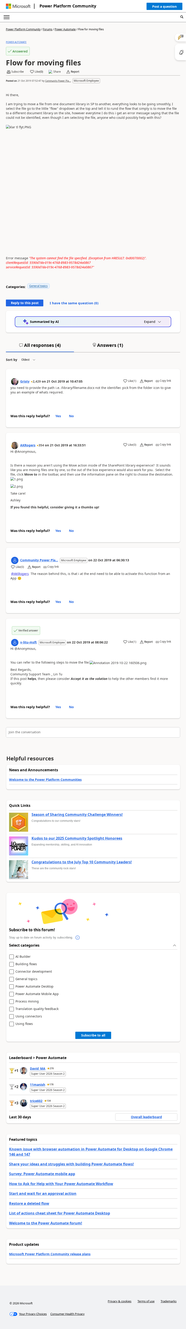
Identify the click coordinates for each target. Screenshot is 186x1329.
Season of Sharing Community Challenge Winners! (77, 815)
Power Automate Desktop (34, 986)
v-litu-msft (28, 642)
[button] (164, 7)
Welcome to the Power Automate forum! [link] (45, 1223)
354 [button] (41, 445)
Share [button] (57, 72)
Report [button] (75, 72)
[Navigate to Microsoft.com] (18, 6)
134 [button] (49, 1100)
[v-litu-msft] (14, 642)
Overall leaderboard (146, 1117)
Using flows (24, 1024)
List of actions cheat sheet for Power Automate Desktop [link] (59, 1213)
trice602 (36, 1101)
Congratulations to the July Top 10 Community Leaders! (82, 862)
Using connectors (28, 1016)
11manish (37, 1084)
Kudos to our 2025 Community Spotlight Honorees (77, 838)
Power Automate (65, 29)
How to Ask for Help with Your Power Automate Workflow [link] (61, 1183)
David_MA (37, 1068)
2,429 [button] (37, 381)
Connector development (33, 972)
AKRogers (27, 445)
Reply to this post (25, 303)
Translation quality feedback (37, 1009)
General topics (38, 286)
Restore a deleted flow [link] (29, 1203)
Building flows (26, 964)
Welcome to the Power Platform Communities (45, 779)
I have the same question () (74, 303)
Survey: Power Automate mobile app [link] (42, 1173)
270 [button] (52, 1068)
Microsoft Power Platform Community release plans (50, 1254)
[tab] (40, 347)
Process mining (27, 1001)
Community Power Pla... (58, 80)
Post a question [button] (164, 6)
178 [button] (51, 1084)
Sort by (11, 359)
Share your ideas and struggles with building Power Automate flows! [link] (71, 1164)
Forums (47, 29)
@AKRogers (20, 574)
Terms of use (145, 1301)
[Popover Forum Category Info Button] (77, 937)
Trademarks (168, 1301)
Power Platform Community (67, 6)
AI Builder (23, 957)
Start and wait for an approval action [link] (42, 1193)
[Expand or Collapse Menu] (6, 17)
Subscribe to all (93, 1035)
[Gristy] (14, 381)
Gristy (24, 381)
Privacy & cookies (119, 1301)
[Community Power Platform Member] (14, 560)
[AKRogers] (14, 445)
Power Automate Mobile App (37, 994)
